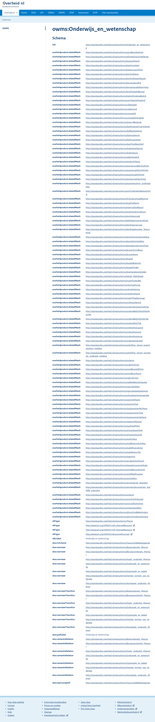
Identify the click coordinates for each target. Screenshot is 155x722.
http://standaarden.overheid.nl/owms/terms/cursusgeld (111, 113)
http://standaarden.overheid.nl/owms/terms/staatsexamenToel (114, 413)
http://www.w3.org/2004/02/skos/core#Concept (108, 534)
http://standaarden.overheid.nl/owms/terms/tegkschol (110, 456)
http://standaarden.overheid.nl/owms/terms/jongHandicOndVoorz (116, 212)
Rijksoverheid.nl (124, 705)
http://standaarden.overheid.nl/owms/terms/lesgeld (109, 259)
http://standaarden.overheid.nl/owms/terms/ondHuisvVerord (113, 302)
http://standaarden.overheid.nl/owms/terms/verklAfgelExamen (114, 474)
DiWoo (51, 12)
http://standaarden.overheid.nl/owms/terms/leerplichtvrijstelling (115, 241)
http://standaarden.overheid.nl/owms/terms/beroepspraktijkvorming (117, 87)
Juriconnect (83, 12)
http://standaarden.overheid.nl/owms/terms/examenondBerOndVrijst (117, 166)
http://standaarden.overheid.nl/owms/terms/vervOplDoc (111, 478)
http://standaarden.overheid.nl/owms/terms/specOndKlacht (113, 399)
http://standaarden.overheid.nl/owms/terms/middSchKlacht (113, 293)
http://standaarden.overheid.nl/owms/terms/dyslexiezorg (112, 153)
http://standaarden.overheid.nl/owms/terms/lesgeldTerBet (112, 267)
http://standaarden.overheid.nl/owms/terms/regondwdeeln (113, 386)
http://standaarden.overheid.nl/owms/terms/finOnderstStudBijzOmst (117, 198)
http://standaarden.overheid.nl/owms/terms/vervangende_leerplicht (117, 482)
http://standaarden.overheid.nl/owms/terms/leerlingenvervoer (114, 225)
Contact (11, 705)
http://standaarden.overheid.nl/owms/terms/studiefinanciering (114, 448)
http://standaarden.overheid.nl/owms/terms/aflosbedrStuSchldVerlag (117, 56)
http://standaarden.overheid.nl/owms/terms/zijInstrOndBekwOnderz (117, 512)
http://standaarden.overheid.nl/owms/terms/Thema (109, 521)
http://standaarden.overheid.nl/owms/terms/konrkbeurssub (113, 216)
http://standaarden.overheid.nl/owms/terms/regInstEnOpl (112, 378)
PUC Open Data (88, 708)
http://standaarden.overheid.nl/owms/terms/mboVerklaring (113, 289)
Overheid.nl (9, 13)
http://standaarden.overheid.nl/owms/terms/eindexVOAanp (113, 161)
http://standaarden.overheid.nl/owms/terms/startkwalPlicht (113, 426)
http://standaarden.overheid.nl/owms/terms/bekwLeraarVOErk (114, 69)
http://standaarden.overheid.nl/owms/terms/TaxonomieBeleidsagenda (118, 543)
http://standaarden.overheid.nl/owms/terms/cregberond (111, 109)
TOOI (33, 12)
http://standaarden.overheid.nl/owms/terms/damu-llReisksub (113, 122)
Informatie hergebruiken (55, 702)
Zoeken (11, 715)
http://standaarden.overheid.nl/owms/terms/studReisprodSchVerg (116, 443)
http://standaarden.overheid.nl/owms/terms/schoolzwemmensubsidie (117, 395)
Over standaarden (110, 12)
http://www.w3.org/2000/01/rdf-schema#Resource (109, 525)
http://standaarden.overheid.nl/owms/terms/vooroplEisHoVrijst (114, 503)
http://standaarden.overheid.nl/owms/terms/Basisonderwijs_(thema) (117, 547)
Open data (85, 702)
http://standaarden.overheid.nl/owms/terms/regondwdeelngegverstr (117, 391)
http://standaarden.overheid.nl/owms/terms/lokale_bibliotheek (114, 276)
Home (24, 12)
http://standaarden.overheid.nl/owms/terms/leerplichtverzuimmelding (117, 237)
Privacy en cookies (52, 705)
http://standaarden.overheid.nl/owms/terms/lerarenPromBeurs (114, 250)
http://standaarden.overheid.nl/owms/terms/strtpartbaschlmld (114, 430)
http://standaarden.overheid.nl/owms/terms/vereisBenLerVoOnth (115, 469)
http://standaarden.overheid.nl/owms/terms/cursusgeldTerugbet (115, 118)
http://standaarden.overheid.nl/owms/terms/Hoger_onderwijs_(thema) (118, 559)
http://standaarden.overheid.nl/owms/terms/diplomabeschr (113, 135)
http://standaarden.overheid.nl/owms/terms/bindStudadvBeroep (115, 91)
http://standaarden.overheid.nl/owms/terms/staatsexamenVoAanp (116, 417)
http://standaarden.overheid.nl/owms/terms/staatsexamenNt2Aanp (116, 408)
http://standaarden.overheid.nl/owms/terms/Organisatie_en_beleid (116, 571)
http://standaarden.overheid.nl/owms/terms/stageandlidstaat (114, 421)
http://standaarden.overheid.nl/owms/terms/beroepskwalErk (113, 83)
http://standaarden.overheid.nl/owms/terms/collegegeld (111, 104)
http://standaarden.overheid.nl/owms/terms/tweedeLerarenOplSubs (117, 465)
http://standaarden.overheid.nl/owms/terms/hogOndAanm (112, 203)
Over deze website (16, 702)
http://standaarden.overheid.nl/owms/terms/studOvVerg (111, 439)
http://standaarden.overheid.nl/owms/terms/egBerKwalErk (112, 157)
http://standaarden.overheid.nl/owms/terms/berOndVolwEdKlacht (116, 78)
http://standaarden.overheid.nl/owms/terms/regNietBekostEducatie (116, 382)
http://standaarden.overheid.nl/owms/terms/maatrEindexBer (113, 280)
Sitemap (48, 712)
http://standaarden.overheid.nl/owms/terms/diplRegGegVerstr (114, 131)
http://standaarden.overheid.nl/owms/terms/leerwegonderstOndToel (117, 245)
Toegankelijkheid (52, 708)
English (11, 708)
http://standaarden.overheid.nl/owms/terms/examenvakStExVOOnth (117, 170)
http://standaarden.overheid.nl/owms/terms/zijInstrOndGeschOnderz (117, 516)
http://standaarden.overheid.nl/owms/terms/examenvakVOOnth (115, 174)
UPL (42, 12)
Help (10, 712)
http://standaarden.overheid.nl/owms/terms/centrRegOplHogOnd (115, 100)
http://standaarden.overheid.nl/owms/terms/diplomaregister (113, 139)
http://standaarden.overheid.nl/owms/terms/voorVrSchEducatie (114, 499)
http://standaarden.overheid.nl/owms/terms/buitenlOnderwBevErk (116, 96)
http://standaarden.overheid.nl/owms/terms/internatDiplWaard (114, 207)
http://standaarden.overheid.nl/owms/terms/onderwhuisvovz (113, 332)
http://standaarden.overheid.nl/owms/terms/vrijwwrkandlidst (113, 508)
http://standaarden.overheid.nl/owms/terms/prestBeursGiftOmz (114, 369)
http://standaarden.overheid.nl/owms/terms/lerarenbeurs (112, 254)
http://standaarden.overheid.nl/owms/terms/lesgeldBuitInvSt (113, 263)
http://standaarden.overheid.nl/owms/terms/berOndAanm (112, 74)
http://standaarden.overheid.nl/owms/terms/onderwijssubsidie (114, 340)
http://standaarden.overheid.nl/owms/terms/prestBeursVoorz (113, 373)
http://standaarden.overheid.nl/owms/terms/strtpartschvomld (114, 434)
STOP (71, 12)
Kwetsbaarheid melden (54, 715)
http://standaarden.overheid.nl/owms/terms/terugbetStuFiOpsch (115, 461)
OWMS (62, 12)
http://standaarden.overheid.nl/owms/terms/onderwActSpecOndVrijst (117, 307)
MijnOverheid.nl (124, 702)
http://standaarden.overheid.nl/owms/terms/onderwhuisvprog (114, 336)
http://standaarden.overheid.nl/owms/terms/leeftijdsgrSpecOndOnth (117, 220)
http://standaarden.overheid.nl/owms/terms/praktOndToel (112, 364)
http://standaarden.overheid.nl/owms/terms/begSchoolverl (112, 65)
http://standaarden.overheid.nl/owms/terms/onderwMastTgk (113, 323)
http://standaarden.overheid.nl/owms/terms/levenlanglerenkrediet (116, 272)
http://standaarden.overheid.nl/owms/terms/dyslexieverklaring (114, 148)
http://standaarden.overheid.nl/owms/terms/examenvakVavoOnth (116, 179)
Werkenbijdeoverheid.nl (128, 712)
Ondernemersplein (125, 708)
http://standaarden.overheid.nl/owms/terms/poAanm (110, 360)
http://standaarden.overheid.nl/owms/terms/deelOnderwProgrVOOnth (118, 126)
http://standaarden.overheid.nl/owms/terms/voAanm (110, 495)
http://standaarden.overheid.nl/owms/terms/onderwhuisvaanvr (114, 327)
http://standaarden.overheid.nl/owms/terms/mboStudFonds (113, 285)
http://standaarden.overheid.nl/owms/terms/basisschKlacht (113, 61)
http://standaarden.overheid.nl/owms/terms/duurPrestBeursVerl (115, 144)
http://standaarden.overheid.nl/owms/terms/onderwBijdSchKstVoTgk (117, 319)
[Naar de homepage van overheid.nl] (13, 4)
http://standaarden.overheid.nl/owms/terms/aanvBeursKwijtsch (114, 52)
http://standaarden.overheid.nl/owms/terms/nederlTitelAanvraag (115, 298)
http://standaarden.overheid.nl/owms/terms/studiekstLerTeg (113, 452)
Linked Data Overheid (90, 705)
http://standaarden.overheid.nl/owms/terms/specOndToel (112, 404)
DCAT (95, 12)
